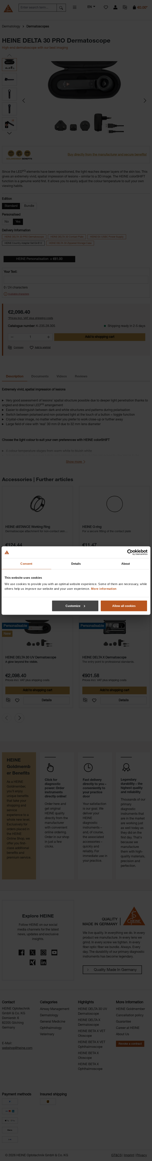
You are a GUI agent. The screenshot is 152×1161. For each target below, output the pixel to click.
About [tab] (125, 563)
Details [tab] (76, 563)
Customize (73, 605)
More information (104, 588)
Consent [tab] (26, 563)
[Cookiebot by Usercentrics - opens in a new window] (130, 552)
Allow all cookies (124, 605)
